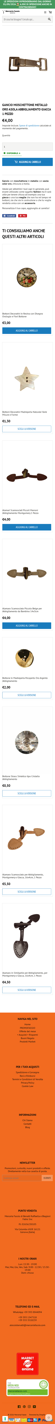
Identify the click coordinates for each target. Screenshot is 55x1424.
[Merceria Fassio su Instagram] (29, 1406)
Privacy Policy (27, 1082)
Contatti (27, 1123)
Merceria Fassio (20, 1414)
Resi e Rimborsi (27, 1075)
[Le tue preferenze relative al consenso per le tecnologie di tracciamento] (5, 1419)
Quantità (6, 135)
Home (27, 1024)
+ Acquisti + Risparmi (27, 1034)
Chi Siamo (27, 1120)
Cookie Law (27, 1086)
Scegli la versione (27, 429)
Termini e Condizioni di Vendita (27, 1079)
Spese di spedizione (29, 125)
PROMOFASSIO (27, 1027)
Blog (27, 1127)
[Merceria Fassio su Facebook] (19, 1406)
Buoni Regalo (27, 1038)
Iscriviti (47, 1178)
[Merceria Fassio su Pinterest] (24, 1406)
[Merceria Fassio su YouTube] (34, 1406)
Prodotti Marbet (27, 1041)
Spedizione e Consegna (27, 1072)
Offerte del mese (27, 1031)
